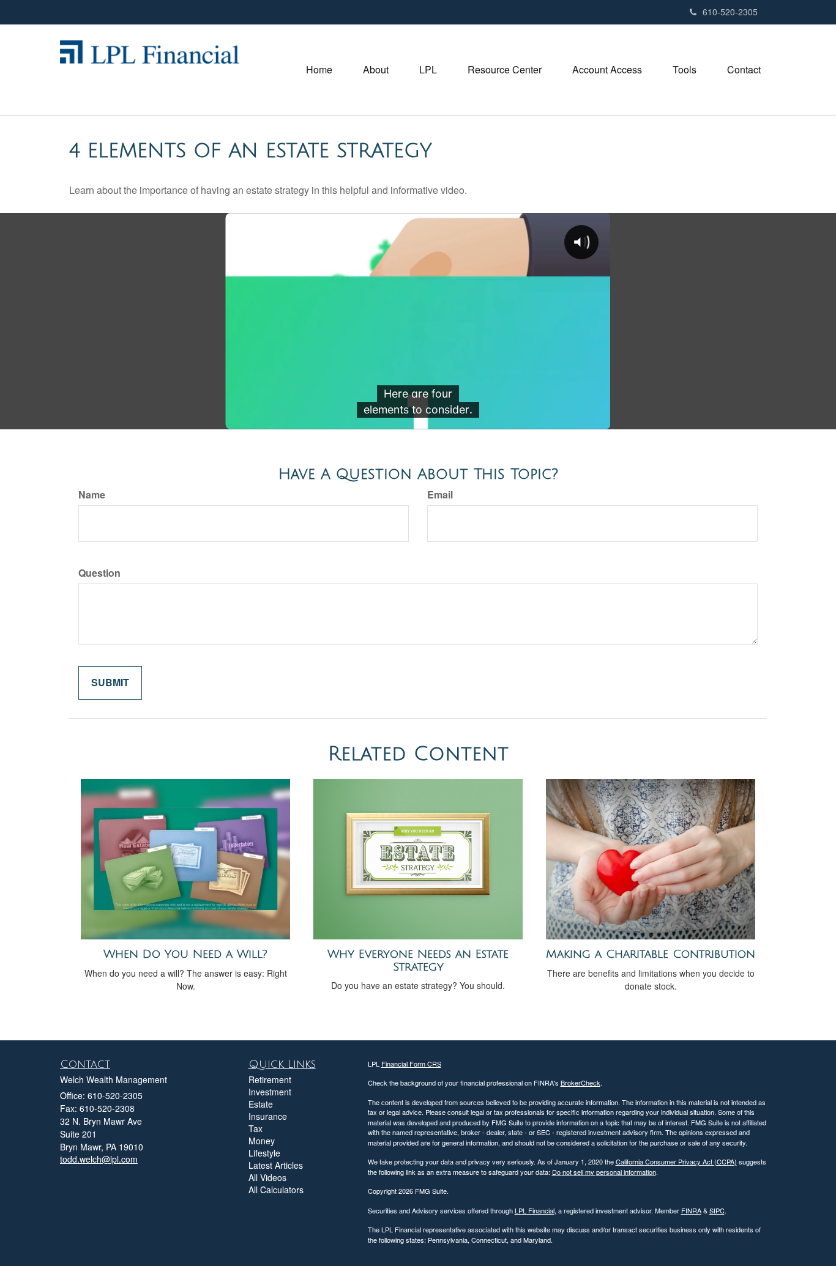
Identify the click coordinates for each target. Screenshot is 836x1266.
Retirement (269, 1079)
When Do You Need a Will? (185, 954)
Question (99, 573)
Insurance (267, 1116)
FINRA (691, 1210)
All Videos (267, 1177)
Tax (255, 1128)
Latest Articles (275, 1165)
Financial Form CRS (411, 1063)
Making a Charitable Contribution (650, 954)
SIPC (717, 1210)
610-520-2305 (730, 12)
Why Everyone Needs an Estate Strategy (418, 960)
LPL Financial (534, 1210)
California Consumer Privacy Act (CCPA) (676, 1161)
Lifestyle (264, 1153)
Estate (260, 1104)
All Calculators (276, 1189)
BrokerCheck (580, 1082)
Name (91, 495)
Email (440, 495)
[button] (376, 69)
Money (261, 1141)
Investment (269, 1092)
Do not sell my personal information (604, 1172)
